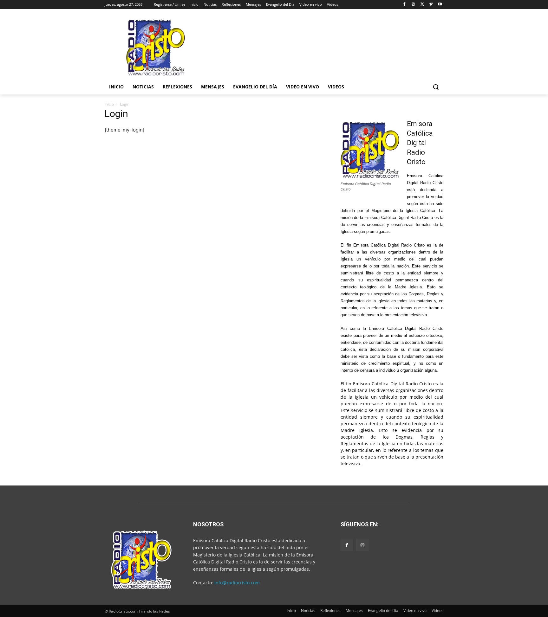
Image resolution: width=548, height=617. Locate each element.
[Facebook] (404, 4)
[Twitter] (422, 4)
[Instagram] (413, 4)
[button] (435, 86)
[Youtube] (439, 4)
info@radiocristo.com (237, 583)
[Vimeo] (430, 4)
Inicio (109, 104)
